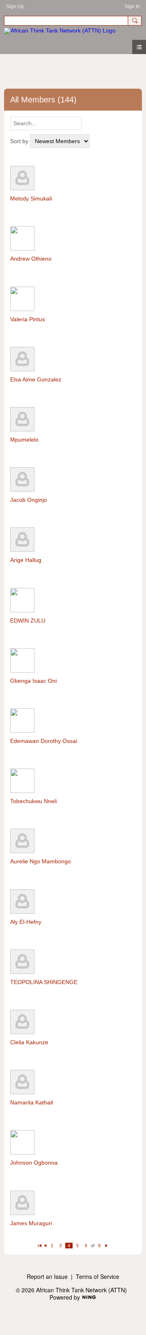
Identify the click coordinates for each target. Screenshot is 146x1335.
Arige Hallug (25, 560)
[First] (39, 1245)
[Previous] (45, 1245)
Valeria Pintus (27, 319)
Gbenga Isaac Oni (33, 680)
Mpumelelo (24, 439)
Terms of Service (97, 1276)
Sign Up (15, 6)
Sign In (132, 6)
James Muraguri (31, 1223)
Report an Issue (47, 1276)
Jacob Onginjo (28, 500)
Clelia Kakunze (29, 1042)
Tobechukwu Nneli (33, 801)
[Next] (106, 1245)
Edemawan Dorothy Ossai (43, 741)
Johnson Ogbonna (34, 1162)
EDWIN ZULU (27, 620)
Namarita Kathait (31, 1102)
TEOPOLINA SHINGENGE (43, 982)
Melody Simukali (31, 198)
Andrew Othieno (31, 258)
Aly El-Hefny (25, 922)
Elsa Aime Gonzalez (35, 379)
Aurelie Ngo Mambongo (40, 861)
